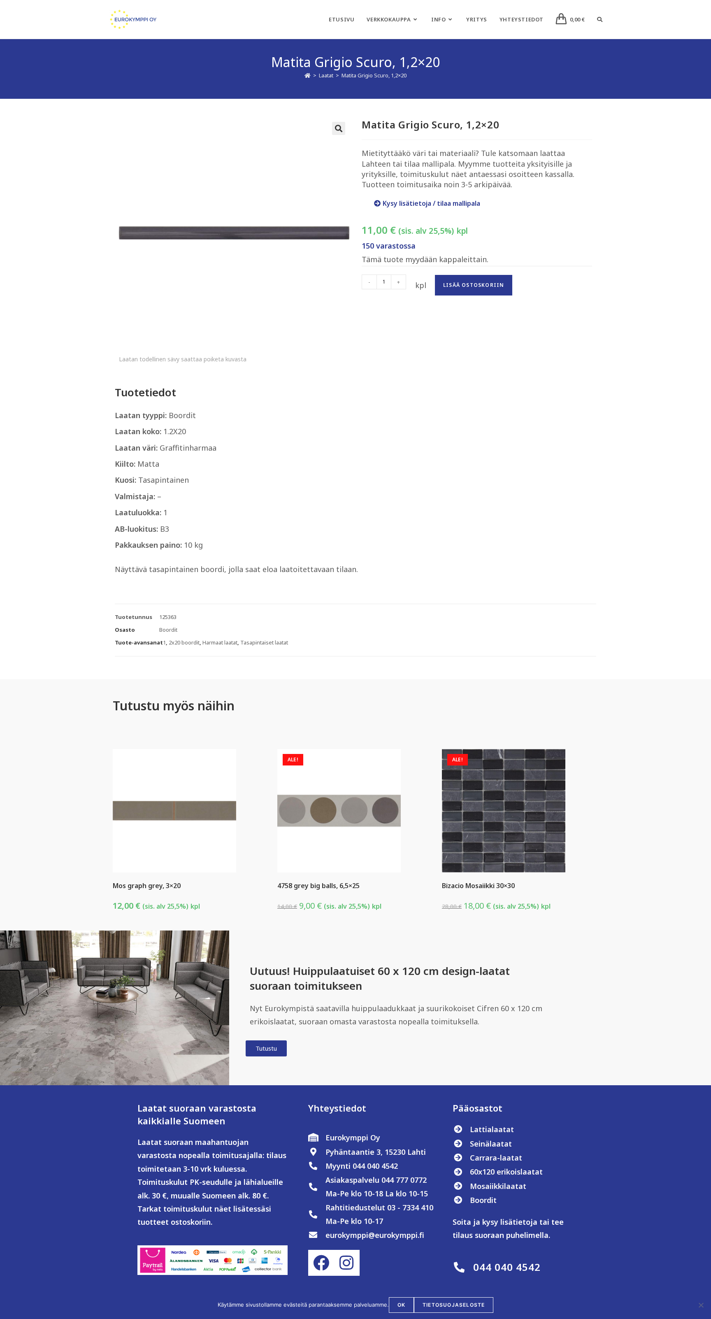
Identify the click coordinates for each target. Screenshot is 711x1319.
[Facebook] (321, 1262)
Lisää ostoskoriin (473, 284)
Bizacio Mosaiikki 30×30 (478, 885)
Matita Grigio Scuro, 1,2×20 (374, 75)
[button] (338, 128)
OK (401, 1305)
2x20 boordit (184, 642)
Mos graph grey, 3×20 (147, 885)
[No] (701, 1305)
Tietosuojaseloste (454, 1305)
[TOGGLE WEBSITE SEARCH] (600, 19)
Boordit (168, 629)
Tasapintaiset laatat (264, 642)
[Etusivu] (307, 75)
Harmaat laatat (219, 642)
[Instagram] (346, 1262)
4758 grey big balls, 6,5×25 (318, 885)
